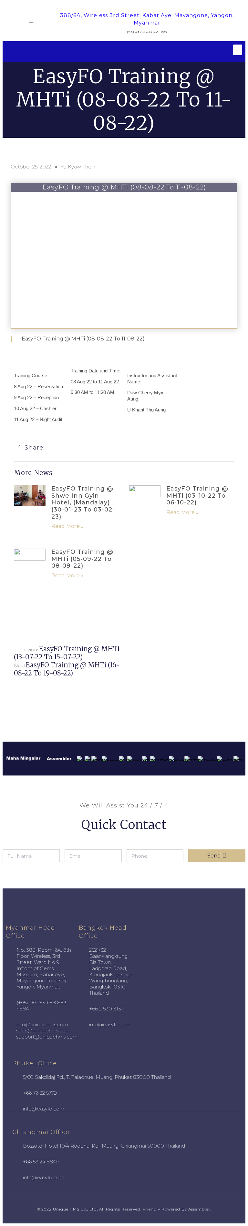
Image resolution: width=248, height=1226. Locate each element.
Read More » (67, 526)
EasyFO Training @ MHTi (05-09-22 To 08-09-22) (82, 558)
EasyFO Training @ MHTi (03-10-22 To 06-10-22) (197, 495)
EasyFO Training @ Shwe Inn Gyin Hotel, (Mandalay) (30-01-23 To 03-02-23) (83, 502)
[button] (237, 50)
